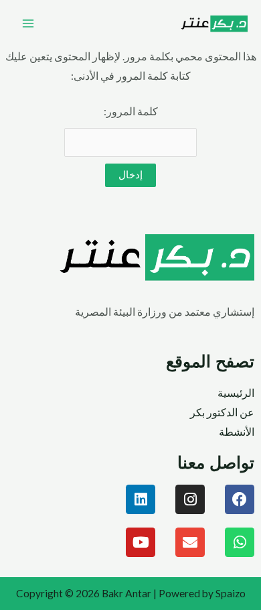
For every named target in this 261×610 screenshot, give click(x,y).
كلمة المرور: (131, 111)
